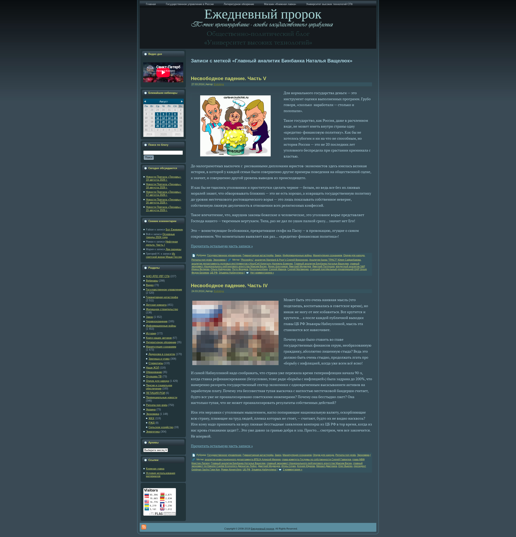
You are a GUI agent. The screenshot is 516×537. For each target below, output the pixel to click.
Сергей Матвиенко (298, 269)
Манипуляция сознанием (161, 346)
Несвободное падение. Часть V (228, 78)
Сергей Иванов (277, 269)
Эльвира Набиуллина (231, 272)
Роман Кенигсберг (231, 469)
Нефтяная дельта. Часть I (162, 243)
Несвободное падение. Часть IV (229, 285)
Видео (150, 285)
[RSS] (143, 527)
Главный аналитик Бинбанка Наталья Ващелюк (321, 263)
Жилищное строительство (162, 309)
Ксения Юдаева (306, 466)
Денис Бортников (278, 266)
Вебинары (152, 280)
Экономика (152, 413)
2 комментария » (292, 469)
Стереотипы (156, 363)
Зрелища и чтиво (159, 358)
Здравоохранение (156, 321)
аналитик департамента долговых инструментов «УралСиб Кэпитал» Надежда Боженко (242, 263)
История (151, 333)
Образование (154, 372)
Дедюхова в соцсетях (162, 354)
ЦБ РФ (213, 272)
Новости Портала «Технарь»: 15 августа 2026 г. (163, 209)
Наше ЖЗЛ (152, 367)
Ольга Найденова (221, 269)
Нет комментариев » (262, 272)
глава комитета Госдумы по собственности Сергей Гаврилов (316, 459)
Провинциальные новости (161, 397)
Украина (151, 409)
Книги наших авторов (159, 337)
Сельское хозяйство (161, 427)
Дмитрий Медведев (300, 266)
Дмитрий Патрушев (323, 266)
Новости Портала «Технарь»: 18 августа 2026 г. (163, 186)
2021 (178, 134)
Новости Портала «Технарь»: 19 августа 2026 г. (163, 178)
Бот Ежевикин (174, 229)
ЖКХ (151, 418)
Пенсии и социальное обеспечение (159, 387)
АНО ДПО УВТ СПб (158, 276)
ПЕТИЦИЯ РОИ (155, 392)
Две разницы (173, 249)
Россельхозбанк (258, 269)
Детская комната (156, 304)
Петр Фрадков (240, 269)
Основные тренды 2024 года (160, 236)
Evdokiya (219, 84)
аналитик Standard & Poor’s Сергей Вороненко (281, 259)
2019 (149, 134)
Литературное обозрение (161, 342)
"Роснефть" (247, 259)
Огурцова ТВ (154, 376)
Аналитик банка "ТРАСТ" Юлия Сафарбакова (335, 259)
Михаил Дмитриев (326, 466)
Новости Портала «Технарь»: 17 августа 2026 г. (163, 193)
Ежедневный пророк (262, 528)
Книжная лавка (155, 468)
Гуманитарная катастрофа (162, 297)
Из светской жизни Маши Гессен (164, 255)
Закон (149, 316)
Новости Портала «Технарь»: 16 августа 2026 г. (163, 201)
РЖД (152, 422)
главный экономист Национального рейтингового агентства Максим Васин (309, 463)
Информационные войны (161, 325)
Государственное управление (164, 289)
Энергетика (153, 431)
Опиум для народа (157, 380)
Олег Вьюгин (345, 466)
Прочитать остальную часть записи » (222, 246)
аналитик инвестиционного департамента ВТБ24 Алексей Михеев (243, 459)
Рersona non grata (156, 405)
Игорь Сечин (288, 466)
